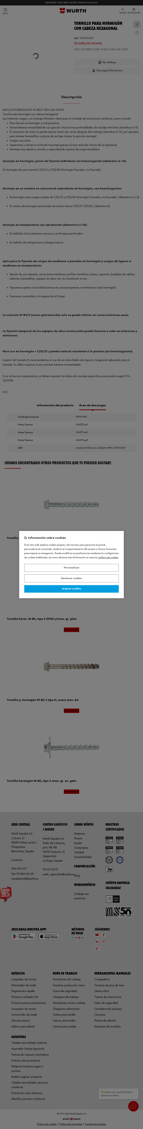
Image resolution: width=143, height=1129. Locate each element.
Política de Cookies (108, 557)
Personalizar (71, 568)
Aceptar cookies (71, 589)
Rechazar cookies (71, 578)
